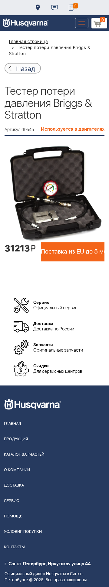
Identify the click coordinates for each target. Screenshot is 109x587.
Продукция (16, 439)
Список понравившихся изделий (71, 8)
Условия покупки (23, 532)
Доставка (38, 8)
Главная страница (28, 42)
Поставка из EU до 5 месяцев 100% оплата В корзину (72, 251)
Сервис (11, 501)
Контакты (54, 8)
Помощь (13, 516)
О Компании (17, 470)
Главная (12, 424)
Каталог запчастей (24, 454)
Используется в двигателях (72, 129)
